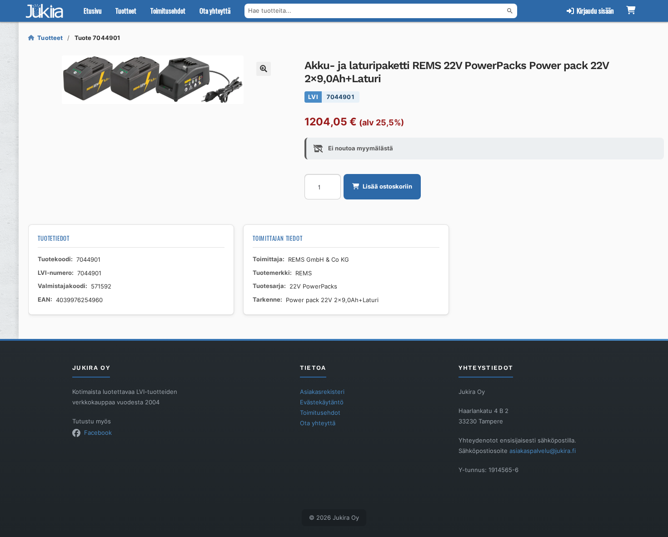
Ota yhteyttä (214, 10)
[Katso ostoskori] (631, 11)
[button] (263, 69)
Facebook (98, 432)
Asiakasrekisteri (322, 391)
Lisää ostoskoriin (387, 186)
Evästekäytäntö (322, 402)
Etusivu (93, 10)
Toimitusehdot (167, 10)
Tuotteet (125, 10)
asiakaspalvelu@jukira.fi (542, 450)
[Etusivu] (46, 11)
